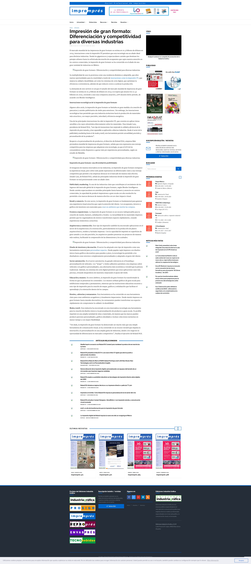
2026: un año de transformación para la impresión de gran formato (101, 408)
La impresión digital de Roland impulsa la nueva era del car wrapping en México (106, 415)
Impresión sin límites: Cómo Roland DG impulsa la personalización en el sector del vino (108, 392)
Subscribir (165, 156)
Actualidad (81, 22)
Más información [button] (213, 560)
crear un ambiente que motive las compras (118, 207)
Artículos (76, 27)
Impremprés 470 (106, 475)
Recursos (103, 22)
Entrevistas (93, 22)
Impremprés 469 (134, 475)
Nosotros (123, 22)
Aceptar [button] (241, 560)
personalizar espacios (98, 250)
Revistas (114, 22)
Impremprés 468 (162, 475)
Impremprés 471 (77, 475)
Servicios (142, 505)
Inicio (71, 22)
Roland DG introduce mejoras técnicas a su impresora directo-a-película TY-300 (106, 385)
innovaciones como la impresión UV (124, 78)
